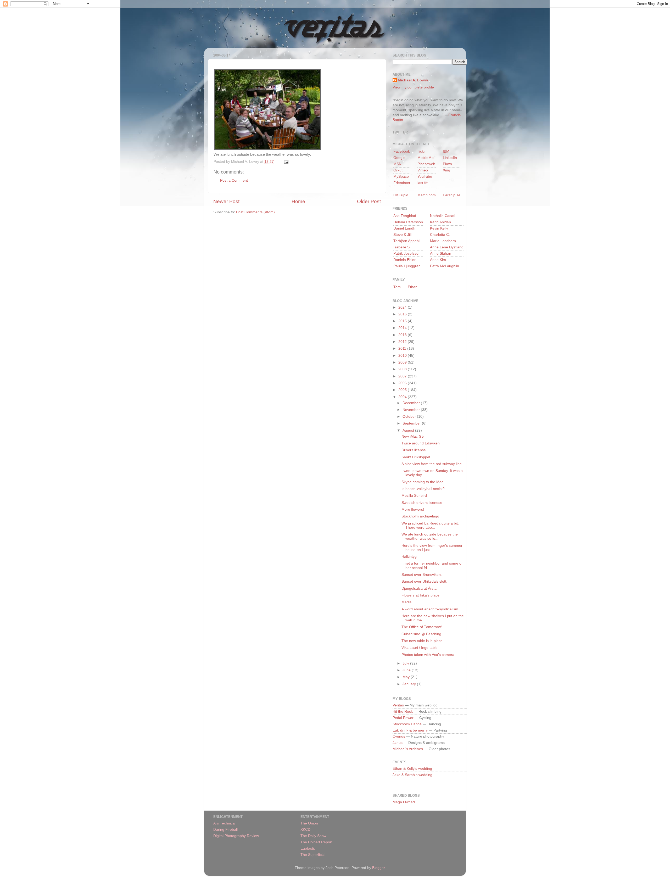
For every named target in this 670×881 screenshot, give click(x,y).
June (407, 670)
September (412, 423)
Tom (397, 287)
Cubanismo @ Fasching (421, 634)
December (412, 403)
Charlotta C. (440, 235)
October (410, 417)
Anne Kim (438, 260)
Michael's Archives (408, 749)
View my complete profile (413, 87)
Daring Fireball (225, 830)
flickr (421, 151)
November (412, 410)
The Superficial (312, 855)
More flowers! (412, 509)
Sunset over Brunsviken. (421, 575)
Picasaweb (426, 164)
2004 (403, 397)
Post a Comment (234, 180)
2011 (402, 348)
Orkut (398, 170)
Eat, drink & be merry (410, 730)
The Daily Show (313, 836)
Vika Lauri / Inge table (419, 648)
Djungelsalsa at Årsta (419, 588)
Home (298, 201)
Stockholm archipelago (420, 516)
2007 (403, 376)
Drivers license (413, 450)
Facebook (401, 151)
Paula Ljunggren (407, 266)
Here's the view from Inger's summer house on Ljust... (431, 548)
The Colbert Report (316, 842)
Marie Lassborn (443, 241)
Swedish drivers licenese (421, 503)
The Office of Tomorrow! (421, 627)
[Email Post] (285, 162)
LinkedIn (450, 158)
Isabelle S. (402, 247)
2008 (403, 369)
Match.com (426, 195)
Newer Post (226, 201)
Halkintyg (409, 557)
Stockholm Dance (407, 724)
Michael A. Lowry (413, 80)
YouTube (424, 177)
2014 (403, 328)
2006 (403, 383)
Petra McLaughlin (444, 266)
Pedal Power (403, 718)
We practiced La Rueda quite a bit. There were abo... (430, 525)
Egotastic (308, 848)
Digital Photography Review (236, 836)
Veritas (398, 705)
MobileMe (425, 158)
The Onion (309, 823)
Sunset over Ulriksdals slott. (424, 581)
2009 (403, 362)
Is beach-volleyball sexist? (423, 489)
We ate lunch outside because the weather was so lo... (429, 536)
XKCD (305, 830)
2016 (403, 314)
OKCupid (400, 195)
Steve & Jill (402, 235)
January (410, 684)
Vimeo (422, 170)
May (407, 677)
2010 (403, 356)
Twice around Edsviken (420, 443)
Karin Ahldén (440, 222)
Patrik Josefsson (407, 253)
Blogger (378, 868)
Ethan (412, 287)
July (406, 663)
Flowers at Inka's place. (420, 595)
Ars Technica (224, 823)
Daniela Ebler (404, 260)
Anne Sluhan (440, 253)
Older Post (369, 201)
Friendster (401, 183)
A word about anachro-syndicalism (429, 609)
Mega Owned (404, 802)
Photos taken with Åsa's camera (427, 655)
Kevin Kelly (439, 228)
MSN (397, 164)
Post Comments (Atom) (255, 212)
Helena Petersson (408, 222)
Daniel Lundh (404, 228)
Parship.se (451, 195)
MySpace (401, 177)
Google (399, 158)
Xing (446, 170)
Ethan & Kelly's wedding (412, 769)
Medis (406, 602)
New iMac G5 (412, 436)
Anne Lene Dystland (447, 247)
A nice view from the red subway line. (432, 464)
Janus (398, 743)
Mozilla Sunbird (414, 496)
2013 (403, 335)
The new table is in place (422, 641)
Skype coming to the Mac (422, 482)
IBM (446, 151)
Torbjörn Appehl (406, 241)
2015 (403, 321)
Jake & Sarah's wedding (412, 775)
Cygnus (399, 736)
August (409, 430)
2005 (403, 390)
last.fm (422, 183)
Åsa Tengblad (404, 216)
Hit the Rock (403, 711)
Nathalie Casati (442, 216)
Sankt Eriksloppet (415, 457)
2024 (403, 307)
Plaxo (447, 164)
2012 (403, 342)
